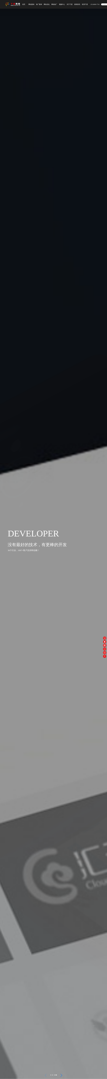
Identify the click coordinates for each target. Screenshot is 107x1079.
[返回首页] (104, 652)
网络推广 (54, 4)
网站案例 (31, 4)
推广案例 (39, 4)
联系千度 (85, 4)
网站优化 (47, 4)
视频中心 (62, 4)
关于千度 (69, 4)
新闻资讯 (77, 4)
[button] (61, 1075)
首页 (23, 4)
